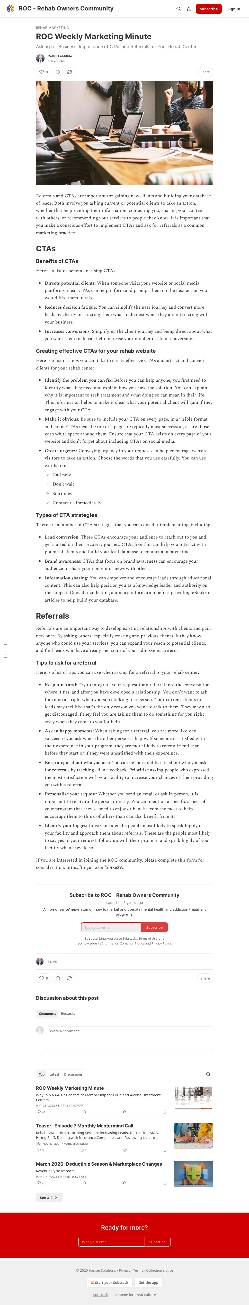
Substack (100, 1294)
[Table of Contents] (5, 652)
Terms (138, 1270)
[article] (124, 1100)
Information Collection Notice (123, 943)
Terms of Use (148, 938)
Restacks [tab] (68, 1013)
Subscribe (209, 8)
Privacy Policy (161, 943)
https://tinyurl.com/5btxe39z (95, 867)
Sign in (234, 8)
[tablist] (57, 1013)
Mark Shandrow (60, 56)
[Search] (178, 9)
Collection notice (159, 1270)
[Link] (29, 248)
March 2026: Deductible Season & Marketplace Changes (99, 1164)
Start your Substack (111, 1282)
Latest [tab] (54, 1074)
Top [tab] (41, 1074)
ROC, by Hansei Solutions (68, 1176)
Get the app (148, 1282)
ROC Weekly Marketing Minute (70, 1088)
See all (46, 1197)
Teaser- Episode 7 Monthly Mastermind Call (84, 1126)
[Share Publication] (189, 9)
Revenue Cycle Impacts (55, 1170)
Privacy (124, 1270)
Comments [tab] (47, 1013)
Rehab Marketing (52, 28)
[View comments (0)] (58, 72)
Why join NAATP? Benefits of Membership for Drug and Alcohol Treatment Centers (98, 1097)
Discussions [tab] (73, 1074)
